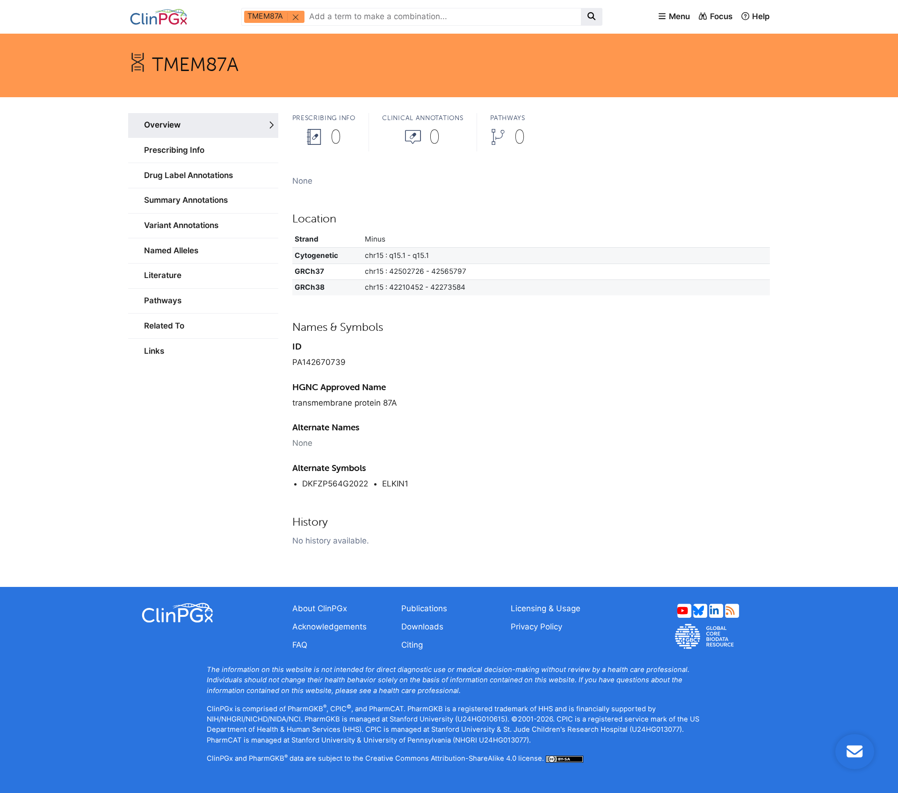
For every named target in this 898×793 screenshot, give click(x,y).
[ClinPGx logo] (203, 613)
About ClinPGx (319, 608)
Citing (412, 645)
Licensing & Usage (545, 608)
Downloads (422, 626)
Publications (424, 608)
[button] (673, 17)
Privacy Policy (536, 626)
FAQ (299, 645)
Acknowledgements (329, 626)
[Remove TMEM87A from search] (295, 17)
